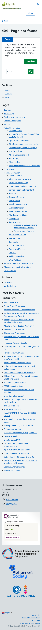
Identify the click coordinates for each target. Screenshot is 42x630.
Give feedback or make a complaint (23, 144)
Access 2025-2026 (11, 302)
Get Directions (12, 499)
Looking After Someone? (14, 467)
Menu (30, 13)
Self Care (12, 193)
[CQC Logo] (11, 518)
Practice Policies (15, 151)
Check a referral (15, 175)
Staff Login (36, 621)
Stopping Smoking (16, 197)
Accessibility (36, 615)
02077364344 (11, 504)
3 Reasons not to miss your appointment (20, 433)
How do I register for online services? (19, 263)
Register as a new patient (14, 117)
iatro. (38, 623)
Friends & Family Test (12, 121)
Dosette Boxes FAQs (12, 440)
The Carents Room (11, 406)
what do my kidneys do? (14, 396)
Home (6, 21)
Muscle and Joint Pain (18, 215)
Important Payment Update (15, 343)
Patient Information (12, 128)
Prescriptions (14, 218)
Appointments (15, 222)
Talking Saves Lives (16, 256)
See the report (11, 537)
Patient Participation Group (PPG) (23, 148)
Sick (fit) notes (14, 238)
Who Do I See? (15, 260)
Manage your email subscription (17, 267)
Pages (7, 90)
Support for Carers (16, 208)
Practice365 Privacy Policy (31, 618)
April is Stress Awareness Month (17, 450)
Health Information (12, 173)
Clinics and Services (17, 245)
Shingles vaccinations (12, 429)
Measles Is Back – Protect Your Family (19, 326)
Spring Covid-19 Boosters (14, 306)
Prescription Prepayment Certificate (18, 425)
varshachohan (10, 286)
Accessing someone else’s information (24, 166)
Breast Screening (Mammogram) (22, 186)
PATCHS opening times (13, 386)
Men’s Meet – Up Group (14, 329)
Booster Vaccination (12, 470)
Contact (7, 110)
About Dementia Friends (19, 155)
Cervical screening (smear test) (21, 190)
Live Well (12, 253)
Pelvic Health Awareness (14, 353)
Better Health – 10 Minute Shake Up (19, 457)
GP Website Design (27, 623)
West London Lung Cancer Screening (19, 372)
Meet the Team (15, 162)
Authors (8, 94)
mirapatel (8, 282)
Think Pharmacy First (17, 235)
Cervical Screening (11, 436)
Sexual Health (14, 201)
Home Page (30, 61)
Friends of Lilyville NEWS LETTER (17, 382)
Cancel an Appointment (24, 231)
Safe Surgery (14, 158)
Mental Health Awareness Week (17, 363)
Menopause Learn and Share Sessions (19, 310)
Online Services (10, 271)
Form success (9, 169)
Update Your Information (19, 140)
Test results (13, 242)
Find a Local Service (17, 249)
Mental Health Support (18, 211)
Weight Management (18, 204)
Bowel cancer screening (18, 183)
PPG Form (8, 124)
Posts (7, 97)
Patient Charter (15, 131)
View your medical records (20, 179)
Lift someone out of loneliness (16, 453)
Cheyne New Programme (14, 333)
